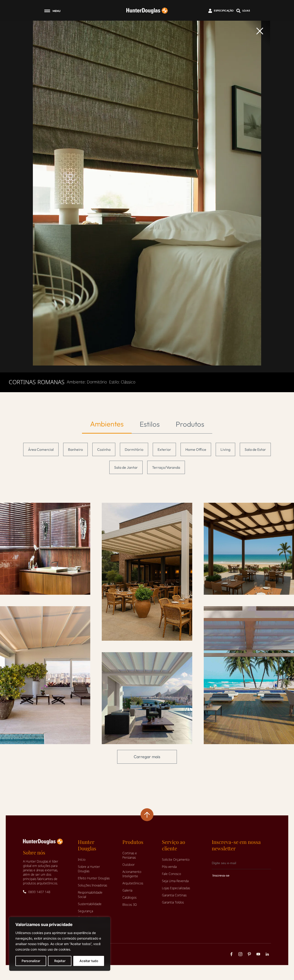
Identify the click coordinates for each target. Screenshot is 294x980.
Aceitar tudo (88, 961)
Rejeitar (59, 961)
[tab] (107, 424)
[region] (59, 944)
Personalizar (31, 961)
